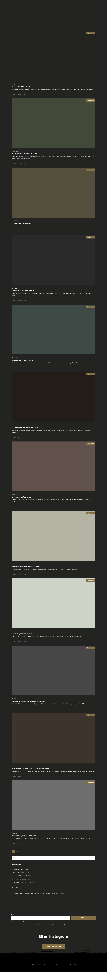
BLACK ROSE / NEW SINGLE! (20, 869)
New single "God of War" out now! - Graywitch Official (26, 893)
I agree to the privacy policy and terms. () (24, 921)
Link (35, 921)
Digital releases (90, 33)
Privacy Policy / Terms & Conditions (71, 965)
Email (13, 914)
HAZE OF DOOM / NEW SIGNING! (21, 876)
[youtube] (58, 960)
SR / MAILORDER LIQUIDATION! (21, 879)
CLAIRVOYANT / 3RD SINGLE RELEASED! (23, 882)
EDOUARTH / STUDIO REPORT (20, 872)
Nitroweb (58, 965)
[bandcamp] (64, 959)
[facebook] (43, 959)
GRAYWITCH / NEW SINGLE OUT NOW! (53, 893)
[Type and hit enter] (93, 858)
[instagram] (50, 959)
